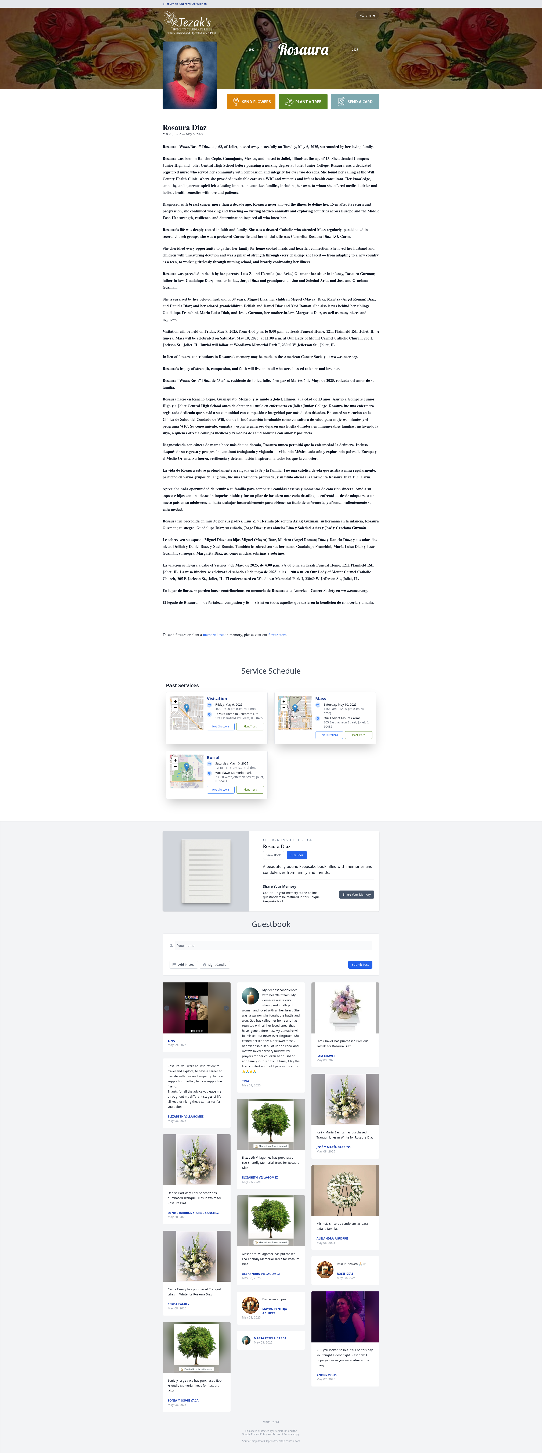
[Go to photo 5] (202, 1031)
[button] (186, 708)
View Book (274, 855)
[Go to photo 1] (192, 1031)
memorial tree (213, 634)
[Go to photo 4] (199, 1031)
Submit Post (360, 965)
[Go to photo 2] (194, 1031)
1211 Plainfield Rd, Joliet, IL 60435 (239, 718)
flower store (277, 634)
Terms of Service (282, 1434)
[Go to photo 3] (197, 1031)
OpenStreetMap (275, 1441)
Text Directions (221, 726)
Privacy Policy (259, 1434)
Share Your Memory (357, 894)
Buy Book (296, 855)
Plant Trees (250, 726)
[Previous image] (166, 1008)
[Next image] (226, 1008)
